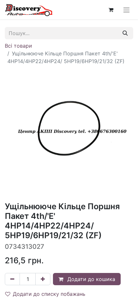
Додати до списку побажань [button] (49, 294)
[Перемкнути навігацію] (126, 10)
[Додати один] (42, 279)
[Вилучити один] (12, 279)
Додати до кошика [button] (90, 279)
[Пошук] (125, 33)
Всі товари (18, 45)
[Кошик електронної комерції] (110, 9)
